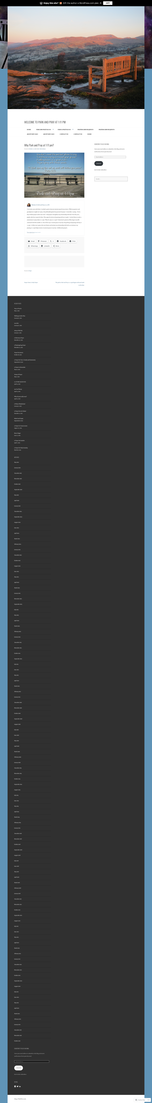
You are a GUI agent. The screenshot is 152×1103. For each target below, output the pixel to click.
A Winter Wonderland (19, 404)
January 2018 (17, 893)
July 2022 (16, 609)
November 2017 (18, 904)
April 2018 (16, 877)
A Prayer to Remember (19, 367)
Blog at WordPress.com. (20, 1099)
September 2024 (18, 517)
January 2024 (17, 549)
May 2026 (16, 462)
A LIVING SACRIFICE (20, 382)
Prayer (30, 270)
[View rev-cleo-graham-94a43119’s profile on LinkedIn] (20, 1086)
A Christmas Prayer (19, 338)
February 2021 (17, 691)
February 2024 (17, 544)
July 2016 (16, 992)
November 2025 (18, 478)
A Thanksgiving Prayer (20, 345)
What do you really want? (20, 396)
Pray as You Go (17, 308)
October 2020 (17, 713)
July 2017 (16, 926)
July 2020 (16, 730)
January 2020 (17, 762)
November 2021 (18, 648)
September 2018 (18, 850)
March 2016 (17, 1013)
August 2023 (17, 566)
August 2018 (17, 855)
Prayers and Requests (85, 129)
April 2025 (16, 500)
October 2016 (17, 975)
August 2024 (17, 522)
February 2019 (17, 822)
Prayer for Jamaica (18, 352)
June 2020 (16, 735)
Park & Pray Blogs (64, 129)
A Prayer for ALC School (20, 411)
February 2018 (17, 888)
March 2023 (17, 588)
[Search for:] (111, 179)
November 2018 (18, 839)
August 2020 (17, 724)
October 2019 (17, 779)
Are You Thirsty (18, 389)
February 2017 (17, 953)
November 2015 (18, 1035)
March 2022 (17, 626)
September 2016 (18, 981)
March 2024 (17, 539)
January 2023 (17, 593)
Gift (108, 3)
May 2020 (16, 740)
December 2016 (18, 964)
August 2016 (17, 986)
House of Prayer (18, 374)
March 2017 (17, 948)
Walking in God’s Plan (19, 316)
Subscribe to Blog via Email (101, 144)
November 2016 (18, 970)
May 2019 (16, 806)
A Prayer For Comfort (19, 440)
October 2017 (17, 910)
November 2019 (18, 773)
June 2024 (16, 528)
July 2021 (16, 664)
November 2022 (18, 599)
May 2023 (16, 577)
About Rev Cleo (32, 134)
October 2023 (17, 560)
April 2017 (16, 942)
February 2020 (17, 757)
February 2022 (17, 631)
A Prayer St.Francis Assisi (20, 426)
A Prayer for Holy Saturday (21, 448)
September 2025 (18, 489)
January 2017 (17, 959)
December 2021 (18, 642)
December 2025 (18, 473)
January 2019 (17, 828)
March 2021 (17, 686)
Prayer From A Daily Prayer (31, 282)
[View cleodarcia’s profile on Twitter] (17, 1086)
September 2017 (18, 915)
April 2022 (16, 620)
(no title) (16, 323)
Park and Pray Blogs (43, 129)
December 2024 (18, 511)
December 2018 (18, 833)
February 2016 (17, 1019)
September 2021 (18, 659)
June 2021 (16, 670)
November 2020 (18, 708)
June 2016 (16, 997)
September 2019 (18, 784)
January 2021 (17, 697)
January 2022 (17, 637)
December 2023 (18, 555)
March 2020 (17, 751)
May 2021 (16, 675)
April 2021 (16, 680)
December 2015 (18, 1030)
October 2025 (17, 484)
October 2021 (17, 653)
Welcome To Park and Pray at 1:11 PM (45, 122)
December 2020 (18, 702)
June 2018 (16, 866)
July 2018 (16, 861)
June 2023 (16, 571)
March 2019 (17, 817)
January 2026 (17, 468)
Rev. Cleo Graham (42, 149)
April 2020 (16, 746)
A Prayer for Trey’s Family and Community (24, 360)
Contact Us (64, 134)
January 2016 (17, 1024)
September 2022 (18, 604)
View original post (30, 232)
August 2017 (17, 921)
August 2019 (17, 790)
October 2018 (17, 844)
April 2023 (16, 582)
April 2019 (16, 811)
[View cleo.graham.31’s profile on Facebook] (15, 1086)
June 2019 (16, 801)
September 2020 (18, 719)
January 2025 (17, 506)
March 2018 (17, 882)
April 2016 (16, 1008)
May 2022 (16, 615)
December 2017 (18, 899)
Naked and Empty (18, 418)
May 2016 (16, 1003)
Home (29, 129)
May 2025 (16, 495)
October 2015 (17, 1041)
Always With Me (18, 330)
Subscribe (98, 163)
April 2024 (16, 533)
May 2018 (16, 872)
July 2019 (16, 795)
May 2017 (16, 937)
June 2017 (16, 932)
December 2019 (17, 768)
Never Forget (17, 433)
